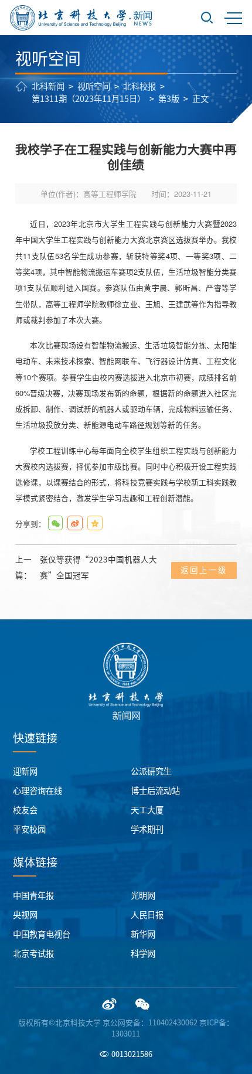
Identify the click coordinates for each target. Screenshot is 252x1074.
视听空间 (93, 86)
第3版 (168, 98)
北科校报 (139, 86)
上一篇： (86, 567)
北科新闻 (48, 86)
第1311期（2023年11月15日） (88, 98)
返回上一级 (204, 570)
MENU (233, 17)
